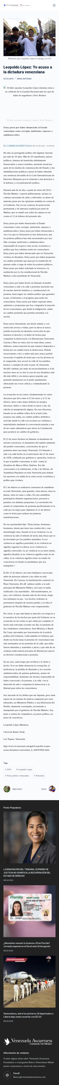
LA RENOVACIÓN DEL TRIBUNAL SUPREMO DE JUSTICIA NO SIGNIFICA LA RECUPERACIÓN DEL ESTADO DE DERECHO (27, 872)
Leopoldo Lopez (24, 769)
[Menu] (54, 5)
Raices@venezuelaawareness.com (29, 1077)
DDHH (19, 79)
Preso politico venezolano (17, 776)
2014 (8, 769)
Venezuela (39, 776)
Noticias (27, 79)
